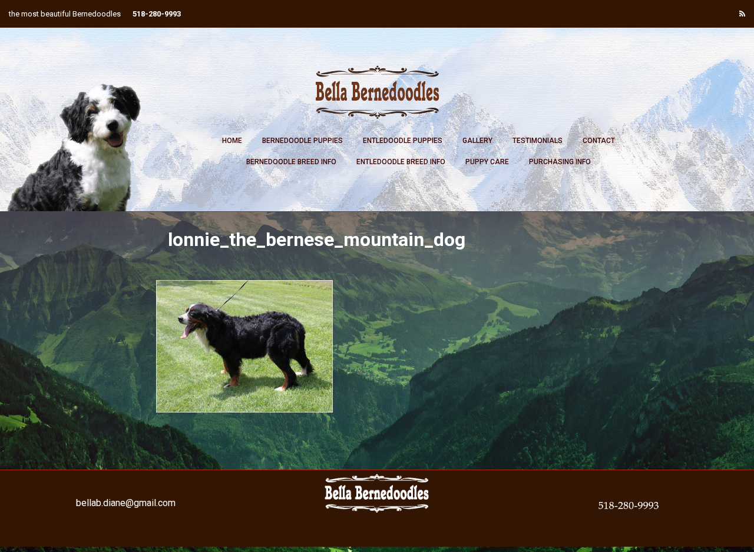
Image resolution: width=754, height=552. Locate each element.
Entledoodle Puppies (402, 141)
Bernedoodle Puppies (302, 141)
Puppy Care (487, 162)
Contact (599, 141)
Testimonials (537, 141)
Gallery (477, 141)
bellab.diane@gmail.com (126, 502)
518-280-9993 (157, 13)
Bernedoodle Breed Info (291, 162)
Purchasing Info (560, 162)
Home (232, 141)
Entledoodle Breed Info (400, 162)
